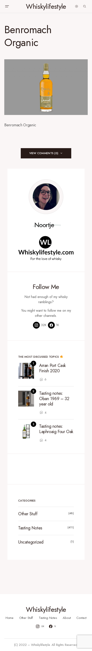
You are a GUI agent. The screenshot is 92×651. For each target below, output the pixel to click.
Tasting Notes (30, 528)
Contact (81, 617)
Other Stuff (27, 514)
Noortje (44, 225)
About (67, 617)
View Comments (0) (43, 153)
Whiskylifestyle (46, 6)
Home (9, 617)
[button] (6, 6)
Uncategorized (30, 542)
